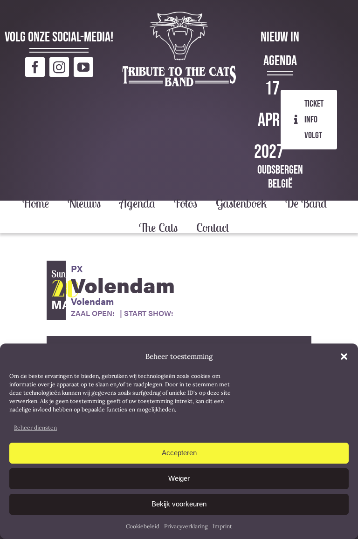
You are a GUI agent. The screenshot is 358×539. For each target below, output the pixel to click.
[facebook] (35, 67)
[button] (344, 356)
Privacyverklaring (186, 526)
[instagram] (59, 67)
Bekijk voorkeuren (179, 504)
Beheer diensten (35, 427)
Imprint (222, 526)
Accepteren (179, 453)
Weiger (179, 478)
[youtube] (83, 67)
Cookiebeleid (142, 526)
